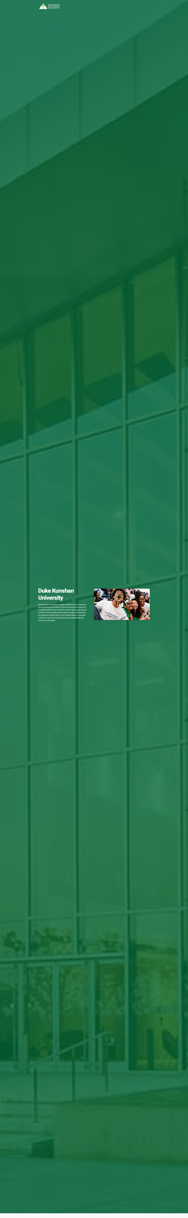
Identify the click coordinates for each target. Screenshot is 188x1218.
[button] (122, 604)
